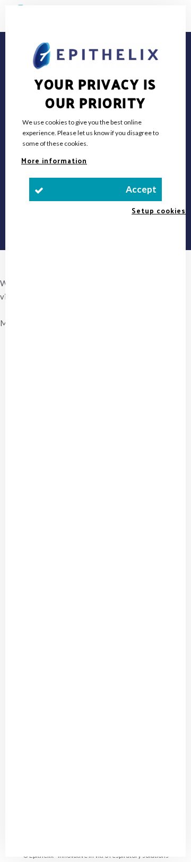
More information (54, 160)
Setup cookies (159, 210)
